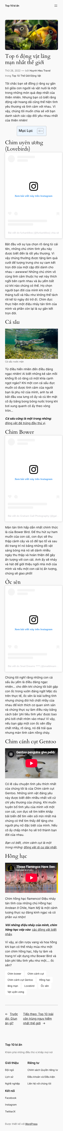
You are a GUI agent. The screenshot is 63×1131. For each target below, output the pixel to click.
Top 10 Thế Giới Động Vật (26, 75)
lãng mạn (13, 985)
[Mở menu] (56, 6)
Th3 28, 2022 (12, 70)
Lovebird (29, 985)
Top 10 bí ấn (12, 5)
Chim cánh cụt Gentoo (20, 979)
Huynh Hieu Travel (40, 70)
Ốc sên (45, 985)
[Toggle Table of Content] (38, 131)
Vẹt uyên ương (16, 991)
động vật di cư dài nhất (40, 847)
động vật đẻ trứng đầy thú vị (25, 423)
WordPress (31, 1123)
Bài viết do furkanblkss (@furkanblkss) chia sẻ (33, 232)
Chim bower (14, 973)
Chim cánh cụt (35, 973)
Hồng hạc (44, 979)
